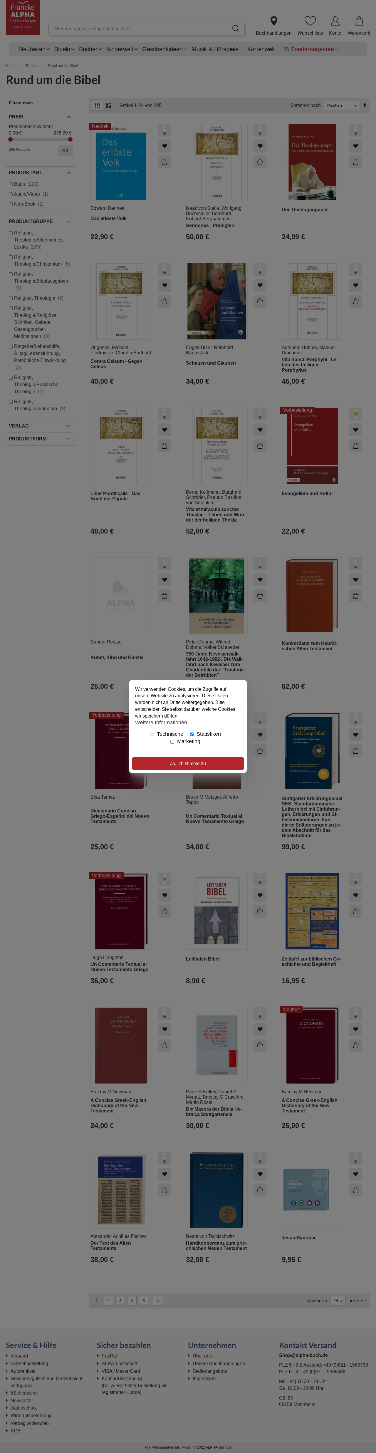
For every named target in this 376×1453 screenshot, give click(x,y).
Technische (169, 734)
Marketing (188, 741)
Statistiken (208, 734)
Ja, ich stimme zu (188, 763)
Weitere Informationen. (162, 722)
